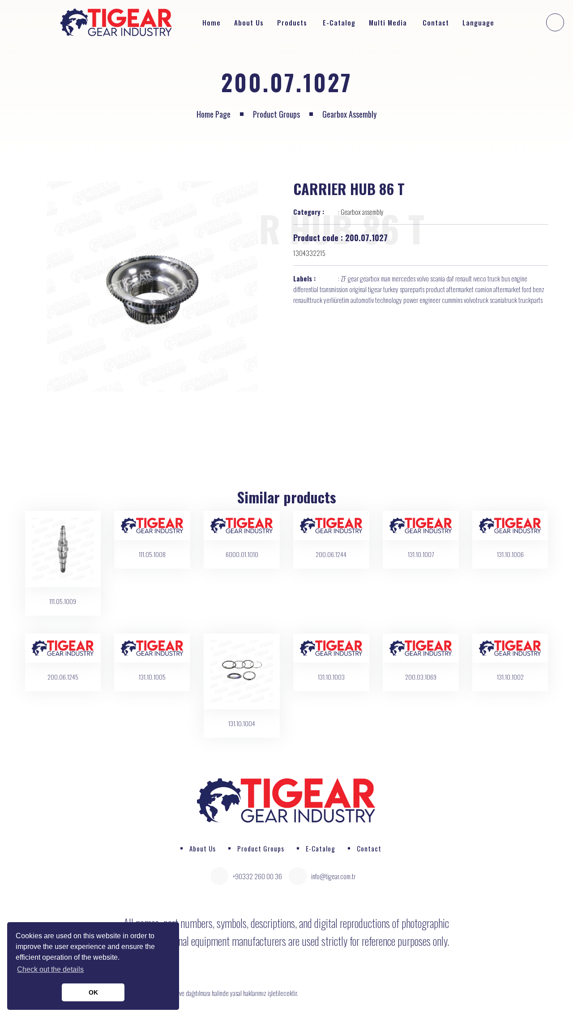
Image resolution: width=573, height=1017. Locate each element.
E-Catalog (339, 22)
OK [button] (93, 992)
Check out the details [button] (50, 969)
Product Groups (276, 114)
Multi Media (388, 22)
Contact (436, 22)
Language (479, 22)
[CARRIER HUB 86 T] (152, 286)
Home (211, 22)
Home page (214, 114)
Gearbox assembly (349, 114)
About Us (249, 22)
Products (292, 22)
